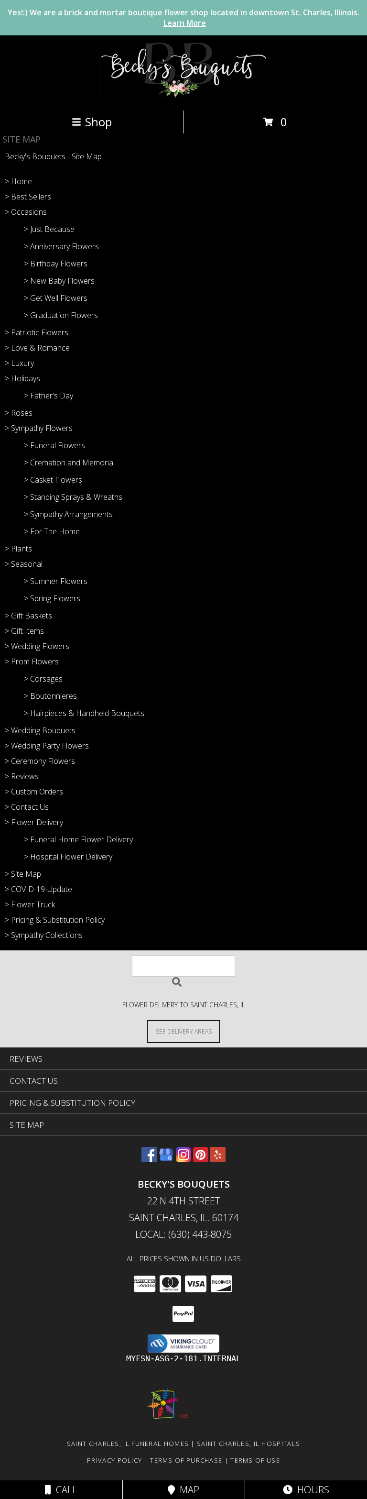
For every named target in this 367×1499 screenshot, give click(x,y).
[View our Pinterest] (200, 1159)
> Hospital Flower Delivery (68, 856)
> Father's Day (48, 395)
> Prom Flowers (32, 661)
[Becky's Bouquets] (184, 96)
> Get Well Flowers (55, 298)
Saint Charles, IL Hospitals (248, 1443)
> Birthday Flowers (55, 263)
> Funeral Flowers (54, 445)
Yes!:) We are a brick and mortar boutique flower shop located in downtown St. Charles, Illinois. (183, 17)
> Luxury (19, 363)
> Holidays (22, 378)
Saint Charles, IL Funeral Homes (128, 1443)
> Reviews (22, 776)
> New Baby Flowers (59, 281)
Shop (98, 122)
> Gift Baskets (28, 615)
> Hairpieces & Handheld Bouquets (84, 713)
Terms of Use (255, 1460)
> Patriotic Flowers (36, 332)
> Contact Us (27, 807)
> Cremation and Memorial (69, 462)
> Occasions (26, 212)
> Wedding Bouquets (40, 730)
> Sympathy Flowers (39, 428)
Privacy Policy (114, 1460)
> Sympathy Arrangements (68, 514)
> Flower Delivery (34, 822)
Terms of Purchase (186, 1460)
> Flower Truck (30, 904)
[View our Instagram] (183, 1159)
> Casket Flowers (53, 479)
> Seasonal (24, 564)
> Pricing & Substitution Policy (55, 920)
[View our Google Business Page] (166, 1159)
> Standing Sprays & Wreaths (73, 497)
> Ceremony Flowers (40, 761)
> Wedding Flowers (37, 646)
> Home (18, 181)
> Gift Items (24, 631)
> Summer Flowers (55, 581)
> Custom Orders (34, 791)
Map (187, 1489)
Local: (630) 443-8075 (183, 1234)
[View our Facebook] (149, 1159)
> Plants (18, 548)
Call (64, 1489)
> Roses (18, 413)
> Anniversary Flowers (61, 246)
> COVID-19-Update (38, 889)
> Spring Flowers (52, 598)
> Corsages (43, 678)
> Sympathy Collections (44, 935)
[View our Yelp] (218, 1159)
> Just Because (49, 229)
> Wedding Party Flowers (47, 745)
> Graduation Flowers (61, 315)
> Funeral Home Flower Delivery (78, 839)
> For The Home (52, 531)
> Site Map (23, 874)
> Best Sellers (28, 196)
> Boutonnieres (50, 696)
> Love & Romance (37, 347)
